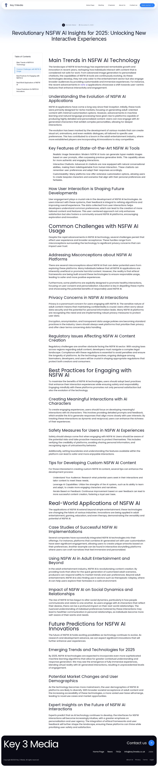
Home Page (98, 751)
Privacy (138, 760)
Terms (145, 760)
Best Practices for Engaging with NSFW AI (28, 77)
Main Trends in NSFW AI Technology (25, 63)
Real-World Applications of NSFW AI (28, 83)
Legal (152, 760)
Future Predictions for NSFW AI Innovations (27, 90)
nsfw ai (83, 84)
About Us (129, 760)
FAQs (118, 751)
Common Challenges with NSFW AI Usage (29, 70)
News (110, 751)
